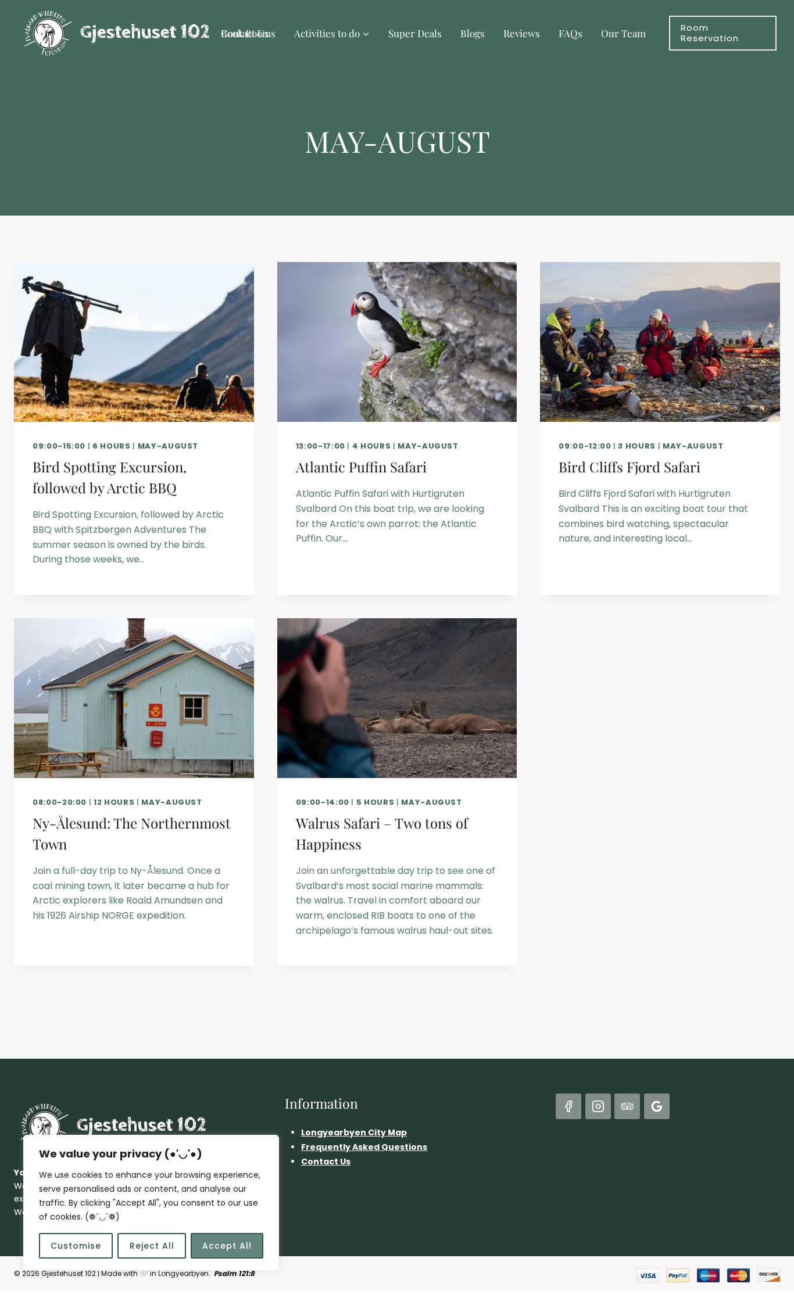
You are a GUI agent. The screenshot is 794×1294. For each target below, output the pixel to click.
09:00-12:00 (585, 445)
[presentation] (134, 342)
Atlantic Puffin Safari (361, 466)
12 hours (114, 802)
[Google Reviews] (657, 1106)
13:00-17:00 (320, 445)
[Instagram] (598, 1106)
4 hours (371, 445)
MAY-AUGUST (168, 445)
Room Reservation (710, 32)
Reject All (152, 1246)
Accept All (227, 1246)
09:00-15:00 (59, 445)
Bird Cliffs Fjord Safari (629, 466)
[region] (151, 1203)
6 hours (111, 445)
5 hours (375, 802)
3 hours (637, 445)
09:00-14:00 (322, 802)
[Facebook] (568, 1106)
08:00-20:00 (60, 802)
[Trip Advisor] (627, 1106)
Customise (76, 1246)
